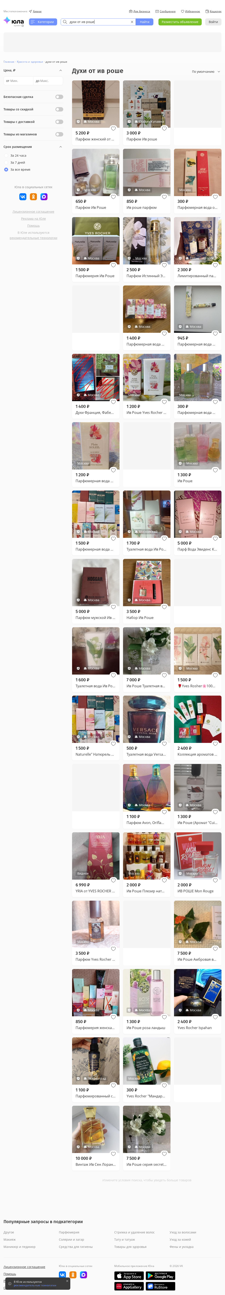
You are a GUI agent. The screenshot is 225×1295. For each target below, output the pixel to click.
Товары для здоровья (130, 1247)
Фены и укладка (182, 1247)
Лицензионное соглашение (33, 211)
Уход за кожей (180, 1239)
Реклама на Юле (33, 218)
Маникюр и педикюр (20, 1247)
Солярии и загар (71, 1239)
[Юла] (14, 20)
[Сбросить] (132, 21)
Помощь (33, 225)
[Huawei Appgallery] (129, 1286)
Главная (9, 62)
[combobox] (98, 21)
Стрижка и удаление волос (134, 1232)
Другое (9, 1232)
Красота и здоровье (30, 62)
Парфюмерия (69, 1232)
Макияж (10, 1239)
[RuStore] (160, 1286)
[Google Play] (160, 1275)
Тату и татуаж (124, 1239)
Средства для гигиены (76, 1247)
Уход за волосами (183, 1232)
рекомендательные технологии (33, 238)
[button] (113, 128)
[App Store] (129, 1275)
